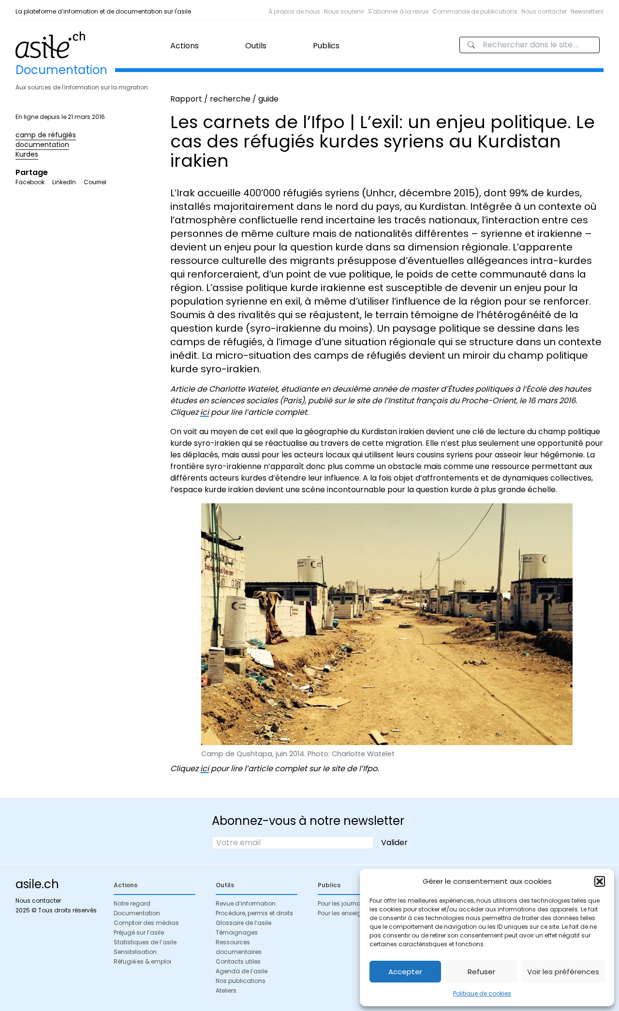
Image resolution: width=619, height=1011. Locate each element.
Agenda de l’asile (241, 971)
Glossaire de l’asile (243, 923)
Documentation (137, 913)
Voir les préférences (563, 972)
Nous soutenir (344, 11)
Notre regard (132, 903)
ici (204, 412)
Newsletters (587, 11)
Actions (184, 45)
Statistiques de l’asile (145, 942)
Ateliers (226, 990)
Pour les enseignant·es (350, 913)
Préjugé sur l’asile (139, 932)
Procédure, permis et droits (254, 913)
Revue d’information (246, 903)
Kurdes (26, 154)
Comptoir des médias (146, 923)
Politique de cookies (482, 993)
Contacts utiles (238, 961)
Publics (326, 45)
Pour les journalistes (347, 903)
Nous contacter (544, 11)
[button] (599, 881)
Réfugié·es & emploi (142, 961)
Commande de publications (474, 11)
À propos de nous (294, 11)
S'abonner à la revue (398, 11)
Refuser (481, 972)
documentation (42, 144)
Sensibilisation (135, 952)
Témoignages (237, 932)
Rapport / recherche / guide (224, 98)
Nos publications (240, 981)
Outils (255, 45)
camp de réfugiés (45, 135)
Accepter (405, 972)
